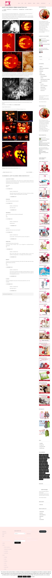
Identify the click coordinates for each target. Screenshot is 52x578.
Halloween (3, 168)
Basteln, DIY (41, 69)
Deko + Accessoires (7, 547)
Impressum (41, 513)
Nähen (41, 82)
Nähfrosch (8, 212)
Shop (22, 3)
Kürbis (42, 468)
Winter (5, 569)
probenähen (41, 473)
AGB (40, 517)
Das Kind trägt (41, 457)
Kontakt (38, 3)
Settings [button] (29, 576)
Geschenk (46, 459)
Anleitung (41, 454)
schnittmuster (41, 476)
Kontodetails (43, 3)
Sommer (42, 77)
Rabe (17, 168)
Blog (25, 3)
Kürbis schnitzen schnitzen (12, 168)
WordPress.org (42, 448)
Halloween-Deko (45, 462)
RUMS (10, 104)
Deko (48, 457)
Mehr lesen (46, 130)
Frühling (5, 557)
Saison (4, 555)
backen (40, 456)
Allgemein (27, 9)
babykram (47, 454)
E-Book (42, 459)
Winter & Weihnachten (44, 80)
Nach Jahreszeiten (42, 74)
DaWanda (45, 457)
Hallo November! (29, 172)
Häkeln (40, 465)
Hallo (19, 3)
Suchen (17, 542)
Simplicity (41, 477)
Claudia (7, 278)
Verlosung (48, 477)
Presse (34, 3)
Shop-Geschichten (43, 88)
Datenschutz (41, 516)
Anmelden (41, 443)
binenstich (29, 3)
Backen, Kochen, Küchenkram (44, 68)
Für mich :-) (42, 84)
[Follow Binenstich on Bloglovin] (40, 52)
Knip (40, 468)
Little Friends (46, 468)
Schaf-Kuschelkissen (42, 474)
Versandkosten (42, 519)
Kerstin (7, 259)
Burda (47, 456)
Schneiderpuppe (47, 474)
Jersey (43, 465)
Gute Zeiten (41, 71)
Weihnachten (41, 479)
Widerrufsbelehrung (42, 514)
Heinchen (8, 199)
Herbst (7, 168)
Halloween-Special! (17, 104)
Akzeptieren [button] (20, 576)
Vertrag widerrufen (42, 531)
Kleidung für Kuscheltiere (8, 549)
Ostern (47, 471)
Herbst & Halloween (44, 76)
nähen (45, 471)
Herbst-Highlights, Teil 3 (7, 172)
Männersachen (43, 87)
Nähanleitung (41, 471)
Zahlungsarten (42, 511)
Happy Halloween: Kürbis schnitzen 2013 (14, 7)
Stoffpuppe (44, 477)
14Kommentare (21, 9)
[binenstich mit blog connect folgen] (42, 52)
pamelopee (8, 241)
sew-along (45, 476)
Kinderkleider (46, 465)
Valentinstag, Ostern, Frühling (45, 79)
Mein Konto (41, 504)
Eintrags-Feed (42, 444)
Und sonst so (43, 90)
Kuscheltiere (6, 551)
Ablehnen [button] (24, 576)
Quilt (44, 473)
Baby (43, 454)
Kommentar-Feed (42, 446)
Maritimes (5, 561)
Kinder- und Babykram (44, 85)
